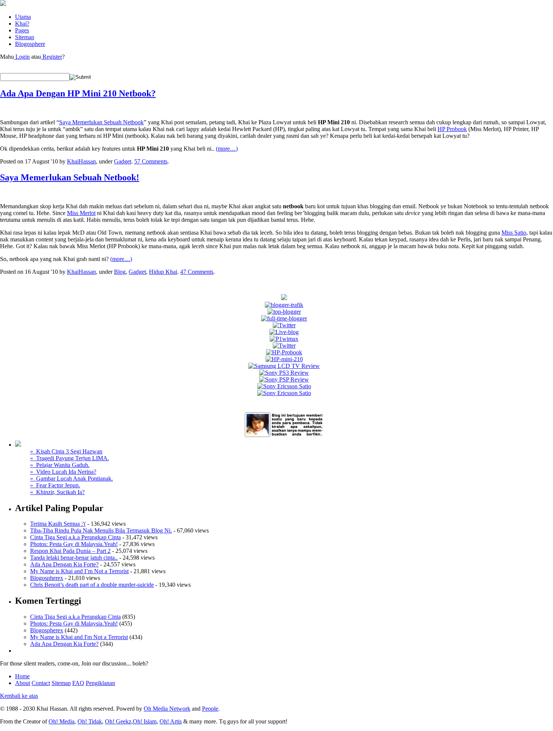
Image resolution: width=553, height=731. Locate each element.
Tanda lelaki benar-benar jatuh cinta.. (74, 557)
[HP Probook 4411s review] (284, 352)
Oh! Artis (171, 721)
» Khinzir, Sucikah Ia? (57, 492)
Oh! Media (61, 721)
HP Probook (452, 129)
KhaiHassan (81, 161)
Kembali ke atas (19, 696)
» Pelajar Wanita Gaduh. (60, 465)
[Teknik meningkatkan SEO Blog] (284, 305)
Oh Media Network (167, 708)
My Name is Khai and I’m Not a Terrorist (79, 571)
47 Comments (196, 272)
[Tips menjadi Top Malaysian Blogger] (284, 311)
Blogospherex (46, 578)
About (22, 683)
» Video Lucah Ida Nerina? (63, 472)
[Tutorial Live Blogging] (284, 332)
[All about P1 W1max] (284, 339)
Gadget (122, 161)
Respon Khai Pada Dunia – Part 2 (70, 551)
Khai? (22, 23)
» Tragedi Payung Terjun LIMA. (69, 458)
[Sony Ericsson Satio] (284, 386)
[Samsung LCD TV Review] (284, 366)
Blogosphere (30, 44)
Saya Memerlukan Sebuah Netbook (101, 122)
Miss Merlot (81, 213)
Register (51, 56)
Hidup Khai (163, 272)
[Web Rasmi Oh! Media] (284, 298)
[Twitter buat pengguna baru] (284, 345)
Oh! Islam (144, 721)
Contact (41, 683)
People (210, 708)
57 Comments (150, 161)
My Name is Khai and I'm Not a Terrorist (79, 637)
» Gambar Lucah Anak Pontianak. (71, 478)
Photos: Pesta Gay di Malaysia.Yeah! (74, 544)
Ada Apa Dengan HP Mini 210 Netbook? (78, 93)
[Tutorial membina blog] (284, 325)
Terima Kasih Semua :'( (58, 523)
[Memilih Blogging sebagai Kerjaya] (284, 318)
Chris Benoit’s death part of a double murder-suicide (92, 584)
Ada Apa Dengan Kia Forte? (64, 564)
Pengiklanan (100, 683)
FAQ (78, 683)
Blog (120, 272)
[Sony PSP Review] (284, 379)
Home (22, 676)
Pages (22, 30)
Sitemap (24, 37)
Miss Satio (513, 232)
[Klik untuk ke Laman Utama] (3, 4)
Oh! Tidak (89, 721)
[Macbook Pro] (284, 393)
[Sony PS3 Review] (284, 372)
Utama (23, 17)
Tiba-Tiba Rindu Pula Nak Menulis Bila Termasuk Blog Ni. (101, 530)
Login (22, 56)
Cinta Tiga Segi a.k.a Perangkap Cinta (75, 537)
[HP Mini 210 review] (284, 359)
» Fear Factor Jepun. (55, 485)
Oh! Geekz (118, 721)
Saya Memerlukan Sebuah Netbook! (69, 177)
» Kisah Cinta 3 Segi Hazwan (66, 451)
